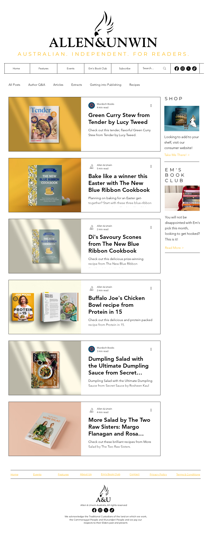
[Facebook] (176, 68)
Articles (58, 85)
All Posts (14, 85)
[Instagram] (182, 68)
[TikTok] (194, 68)
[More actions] (152, 105)
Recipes (134, 85)
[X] (188, 68)
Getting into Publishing (105, 85)
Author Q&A (36, 85)
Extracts (76, 85)
